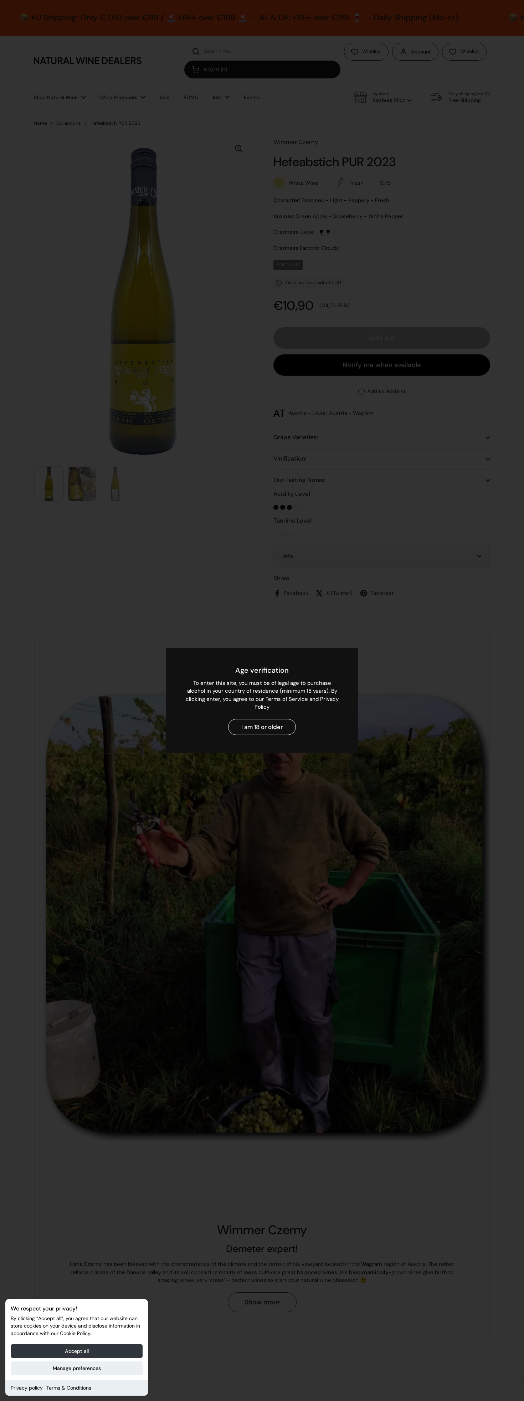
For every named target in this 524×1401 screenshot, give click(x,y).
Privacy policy (27, 1388)
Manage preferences (77, 1368)
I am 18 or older (262, 727)
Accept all (77, 1351)
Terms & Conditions (68, 1388)
